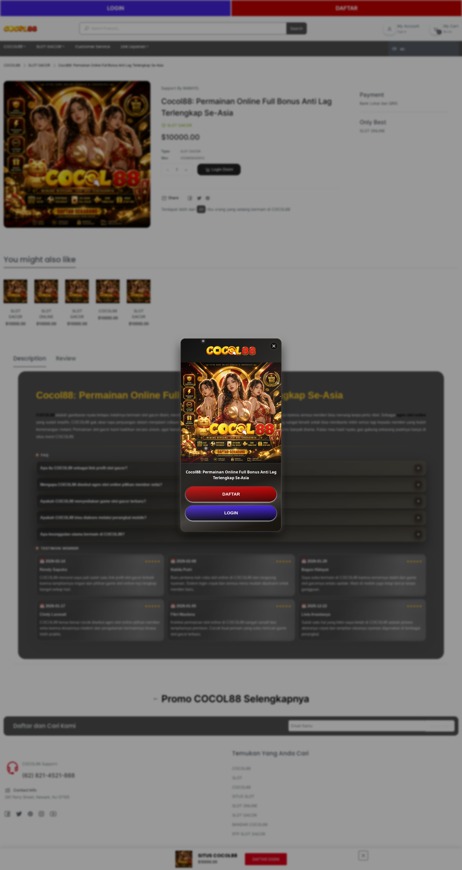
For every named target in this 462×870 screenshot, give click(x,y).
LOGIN (231, 512)
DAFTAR (231, 494)
